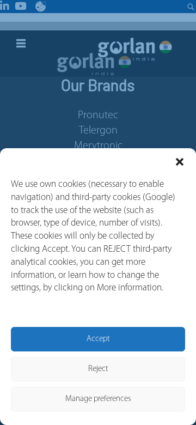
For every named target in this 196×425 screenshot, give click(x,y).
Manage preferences (98, 399)
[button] (179, 161)
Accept (98, 339)
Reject (98, 369)
